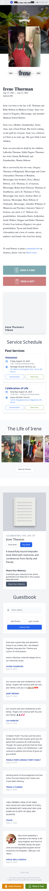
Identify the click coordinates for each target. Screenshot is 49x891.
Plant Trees (34, 377)
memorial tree (33, 248)
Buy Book (26, 544)
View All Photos (24, 469)
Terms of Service (31, 880)
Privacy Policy (17, 880)
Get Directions (15, 377)
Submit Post (24, 627)
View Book (12, 544)
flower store (31, 252)
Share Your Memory (16, 584)
